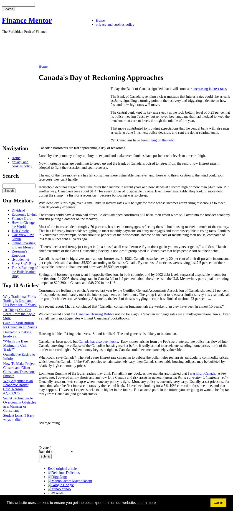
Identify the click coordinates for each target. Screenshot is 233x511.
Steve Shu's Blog (24, 264)
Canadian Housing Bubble (95, 314)
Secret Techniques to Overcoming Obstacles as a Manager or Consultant (19, 404)
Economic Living (24, 214)
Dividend (18, 210)
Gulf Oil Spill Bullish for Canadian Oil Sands (20, 325)
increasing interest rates (210, 89)
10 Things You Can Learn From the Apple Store (19, 314)
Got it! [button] (218, 503)
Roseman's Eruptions (19, 253)
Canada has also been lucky (98, 341)
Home (100, 20)
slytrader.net (20, 259)
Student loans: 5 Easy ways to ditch (18, 418)
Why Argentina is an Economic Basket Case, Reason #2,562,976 (18, 387)
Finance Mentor (27, 20)
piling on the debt (161, 140)
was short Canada (202, 373)
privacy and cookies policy (115, 24)
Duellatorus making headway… (17, 334)
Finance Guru (21, 218)
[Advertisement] (84, 48)
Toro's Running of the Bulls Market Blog (25, 272)
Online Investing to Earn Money (23, 245)
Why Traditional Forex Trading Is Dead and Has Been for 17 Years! (20, 301)
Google (68, 485)
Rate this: (46, 452)
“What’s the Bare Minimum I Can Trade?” (15, 345)
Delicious (72, 473)
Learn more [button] (146, 503)
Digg (63, 477)
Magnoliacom (81, 481)
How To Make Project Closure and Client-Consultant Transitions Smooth (19, 370)
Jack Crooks (20, 231)
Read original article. (63, 468)
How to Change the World (23, 225)
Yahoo (66, 489)
